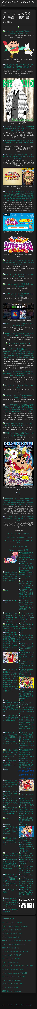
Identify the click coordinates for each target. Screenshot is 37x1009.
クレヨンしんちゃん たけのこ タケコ (13, 944)
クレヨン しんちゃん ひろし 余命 (12, 969)
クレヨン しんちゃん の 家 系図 (18, 550)
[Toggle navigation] (3, 4)
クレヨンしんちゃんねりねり (11, 937)
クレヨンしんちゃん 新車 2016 (11, 930)
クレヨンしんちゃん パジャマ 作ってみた (15, 926)
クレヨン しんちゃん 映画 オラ (12, 955)
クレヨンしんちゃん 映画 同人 (11, 980)
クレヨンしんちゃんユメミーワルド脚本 (14, 973)
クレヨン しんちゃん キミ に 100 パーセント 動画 (17, 966)
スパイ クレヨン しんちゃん (11, 987)
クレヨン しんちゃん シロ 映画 (12, 933)
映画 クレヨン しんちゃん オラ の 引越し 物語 (16, 940)
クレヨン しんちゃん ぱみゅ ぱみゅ (19, 533)
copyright (29, 1005)
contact (10, 1005)
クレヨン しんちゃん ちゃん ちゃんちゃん (15, 951)
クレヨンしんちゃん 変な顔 (10, 958)
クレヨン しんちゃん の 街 (18, 546)
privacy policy (19, 1005)
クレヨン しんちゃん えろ (17, 2)
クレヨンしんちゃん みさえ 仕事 (12, 922)
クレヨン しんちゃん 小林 (10, 962)
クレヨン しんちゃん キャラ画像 (12, 984)
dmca (2, 1005)
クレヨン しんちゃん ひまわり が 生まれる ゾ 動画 (18, 542)
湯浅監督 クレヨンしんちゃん (11, 991)
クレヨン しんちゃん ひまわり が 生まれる (18, 537)
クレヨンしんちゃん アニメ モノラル (13, 976)
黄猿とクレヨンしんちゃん (10, 948)
